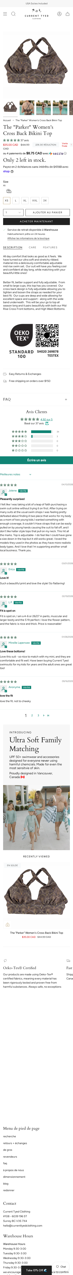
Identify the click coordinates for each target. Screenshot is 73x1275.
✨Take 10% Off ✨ (36, 656)
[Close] (66, 615)
